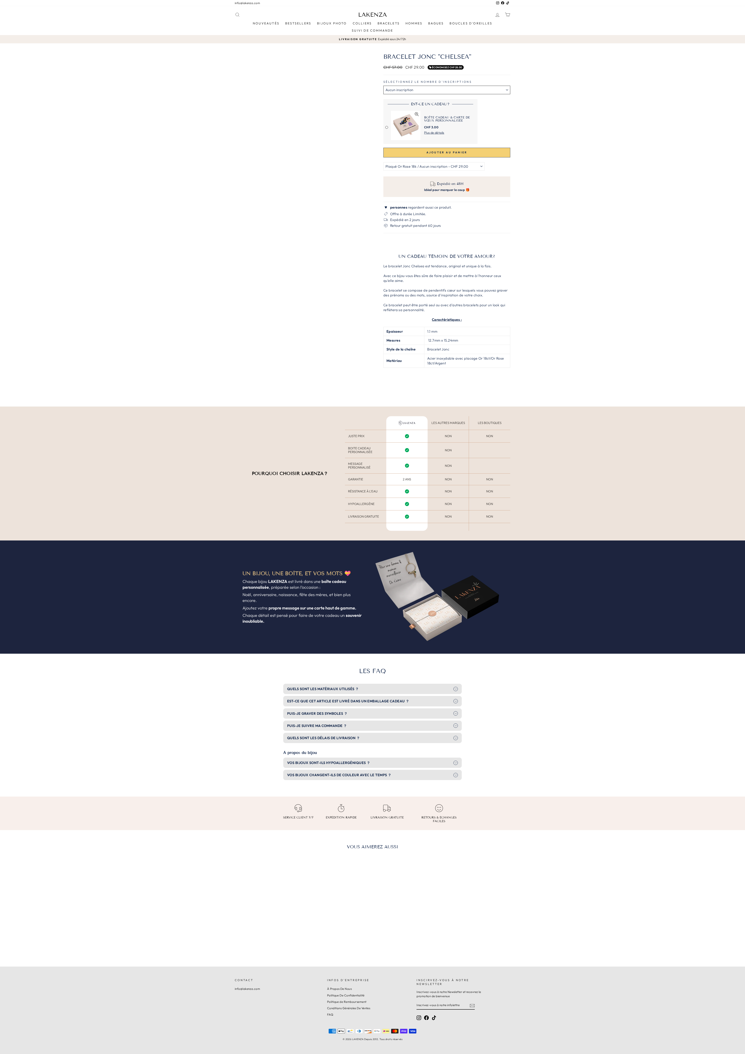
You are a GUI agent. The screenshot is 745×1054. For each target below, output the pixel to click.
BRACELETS (389, 23)
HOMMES (413, 23)
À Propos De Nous (339, 989)
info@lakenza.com (247, 3)
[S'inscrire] (472, 1005)
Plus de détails (434, 133)
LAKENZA (372, 15)
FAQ (330, 1014)
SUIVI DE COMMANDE (372, 30)
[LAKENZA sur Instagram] (419, 1017)
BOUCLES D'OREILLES (471, 23)
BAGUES (436, 23)
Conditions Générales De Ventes (348, 1008)
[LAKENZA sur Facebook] (426, 1017)
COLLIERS (362, 23)
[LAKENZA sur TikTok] (434, 1017)
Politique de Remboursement (346, 1002)
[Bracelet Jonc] (262, 939)
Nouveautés (266, 23)
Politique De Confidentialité (346, 995)
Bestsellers (298, 23)
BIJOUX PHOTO (332, 23)
